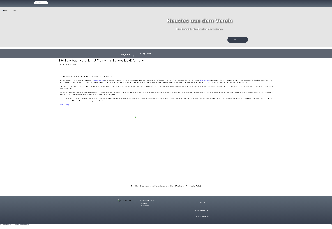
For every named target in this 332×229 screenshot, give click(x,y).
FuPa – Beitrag (64, 105)
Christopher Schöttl (98, 80)
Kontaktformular (7, 224)
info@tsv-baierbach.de (201, 210)
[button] (242, 39)
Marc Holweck (204, 80)
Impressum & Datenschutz (22, 224)
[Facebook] (286, 3)
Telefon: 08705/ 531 (200, 202)
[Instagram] (317, 3)
